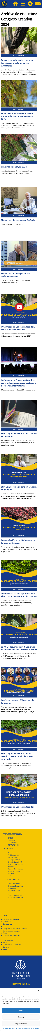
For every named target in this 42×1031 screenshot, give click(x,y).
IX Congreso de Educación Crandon (17, 806)
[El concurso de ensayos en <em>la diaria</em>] (19, 200)
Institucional (19, 56)
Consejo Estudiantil (15, 862)
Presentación (13, 853)
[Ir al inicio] (4, 4)
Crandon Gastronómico (11, 935)
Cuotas (5, 933)
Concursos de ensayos (11, 931)
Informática (12, 888)
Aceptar (21, 1011)
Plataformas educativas (12, 945)
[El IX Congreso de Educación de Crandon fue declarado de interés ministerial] (19, 733)
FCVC (5, 938)
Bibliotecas (7, 922)
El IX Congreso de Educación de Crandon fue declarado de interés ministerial (17, 756)
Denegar (21, 1017)
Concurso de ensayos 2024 (14, 166)
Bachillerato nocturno (11, 919)
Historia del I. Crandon (16, 869)
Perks (5, 942)
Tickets (5, 949)
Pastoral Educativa (15, 895)
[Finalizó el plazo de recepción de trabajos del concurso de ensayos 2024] (19, 93)
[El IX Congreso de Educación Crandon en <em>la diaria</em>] (19, 467)
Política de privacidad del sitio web (27, 1028)
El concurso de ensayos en (18, 220)
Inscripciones (13, 857)
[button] (38, 991)
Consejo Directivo (14, 860)
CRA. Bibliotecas (14, 884)
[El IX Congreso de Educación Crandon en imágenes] (19, 413)
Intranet (11, 873)
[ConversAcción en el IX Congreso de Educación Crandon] (19, 520)
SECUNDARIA (12, 843)
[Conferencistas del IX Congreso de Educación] (19, 680)
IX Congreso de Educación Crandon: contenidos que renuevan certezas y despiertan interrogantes (18, 383)
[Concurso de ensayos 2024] (19, 147)
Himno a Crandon (14, 871)
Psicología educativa (15, 897)
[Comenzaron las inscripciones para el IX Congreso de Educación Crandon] (19, 573)
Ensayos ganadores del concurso (17, 63)
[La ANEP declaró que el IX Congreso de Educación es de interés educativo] (19, 627)
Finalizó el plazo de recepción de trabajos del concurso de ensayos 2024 (17, 116)
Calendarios (7, 924)
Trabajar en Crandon (15, 876)
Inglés (10, 893)
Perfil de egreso (13, 855)
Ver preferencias (21, 1023)
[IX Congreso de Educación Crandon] (19, 787)
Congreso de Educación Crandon (15, 928)
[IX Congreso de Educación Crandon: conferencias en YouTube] (19, 307)
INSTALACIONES (13, 845)
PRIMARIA (11, 840)
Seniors (6, 947)
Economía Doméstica (15, 886)
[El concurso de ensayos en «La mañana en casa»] (19, 253)
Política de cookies (9, 1028)
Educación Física (14, 891)
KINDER (10, 838)
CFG (4, 926)
